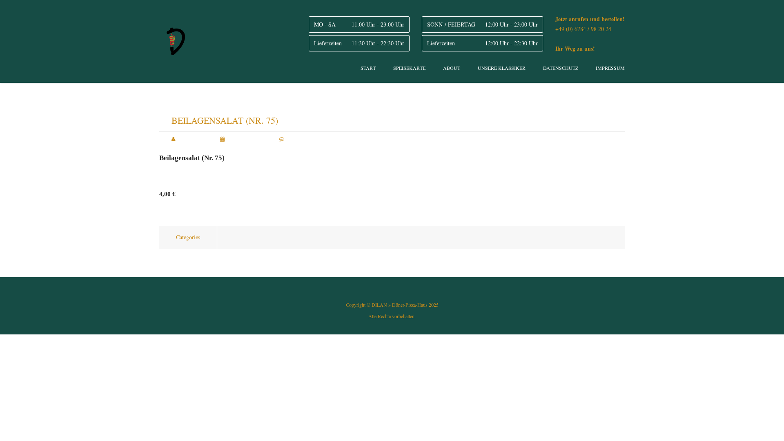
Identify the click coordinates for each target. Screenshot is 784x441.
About (451, 68)
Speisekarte (409, 68)
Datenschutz (560, 68)
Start (368, 68)
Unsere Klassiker (502, 68)
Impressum (610, 68)
